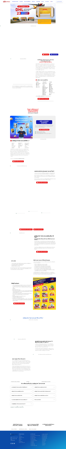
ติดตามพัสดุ (38, 1)
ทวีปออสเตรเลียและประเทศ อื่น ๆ (46, 381)
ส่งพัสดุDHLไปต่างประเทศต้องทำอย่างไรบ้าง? (41, 387)
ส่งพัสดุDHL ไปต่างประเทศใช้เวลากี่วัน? (17, 395)
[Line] (12, 443)
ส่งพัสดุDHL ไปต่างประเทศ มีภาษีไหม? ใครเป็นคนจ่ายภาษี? (43, 391)
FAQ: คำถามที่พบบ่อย (27, 1)
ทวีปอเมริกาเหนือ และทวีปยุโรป (15, 381)
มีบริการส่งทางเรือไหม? (38, 399)
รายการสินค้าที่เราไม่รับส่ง (20, 158)
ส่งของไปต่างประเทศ (15, 1)
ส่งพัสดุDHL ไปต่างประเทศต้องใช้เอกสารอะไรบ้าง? (41, 395)
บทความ (42, 1)
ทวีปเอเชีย (28, 381)
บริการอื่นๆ (21, 1)
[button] (17, 382)
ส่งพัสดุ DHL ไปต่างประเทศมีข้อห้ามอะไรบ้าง (18, 391)
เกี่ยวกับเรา (33, 1)
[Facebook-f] (11, 443)
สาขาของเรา (47, 1)
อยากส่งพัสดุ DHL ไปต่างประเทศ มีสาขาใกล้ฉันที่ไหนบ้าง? (19, 387)
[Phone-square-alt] (14, 443)
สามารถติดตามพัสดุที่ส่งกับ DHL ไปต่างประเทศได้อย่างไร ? (19, 399)
